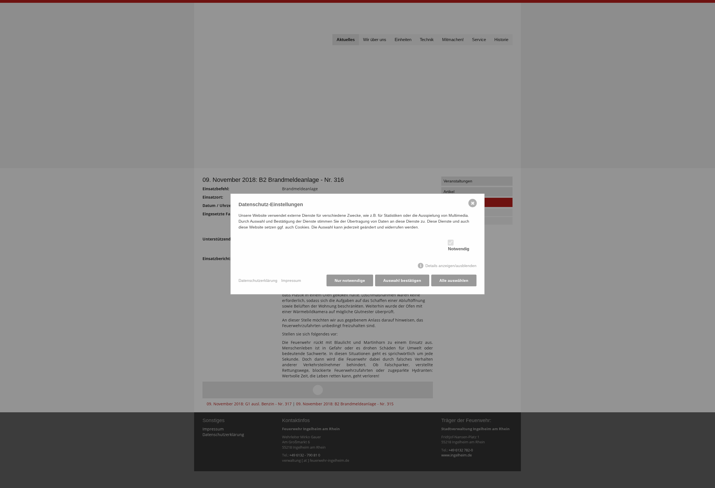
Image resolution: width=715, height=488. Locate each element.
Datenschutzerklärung (258, 280)
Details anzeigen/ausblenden (450, 265)
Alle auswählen (453, 280)
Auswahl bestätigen (402, 280)
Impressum (291, 280)
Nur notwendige (350, 280)
